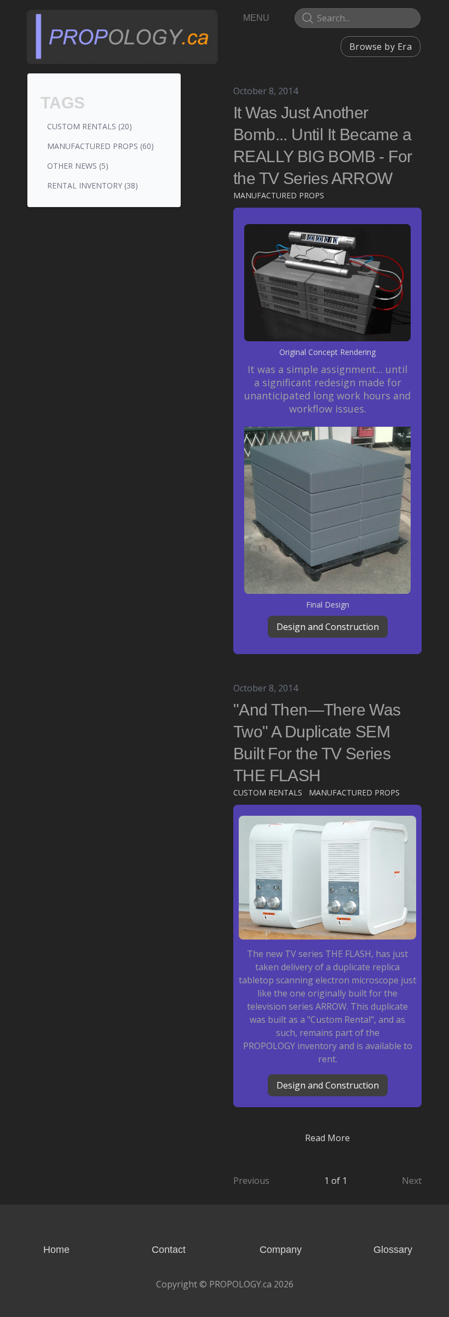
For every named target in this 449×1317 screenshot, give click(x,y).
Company (281, 1249)
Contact (169, 1249)
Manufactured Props (278, 195)
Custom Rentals (267, 792)
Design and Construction (328, 627)
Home (56, 1249)
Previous (251, 1181)
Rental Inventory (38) (92, 185)
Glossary (392, 1249)
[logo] (122, 36)
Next (412, 1181)
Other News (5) (77, 166)
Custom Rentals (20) (89, 126)
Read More (327, 1138)
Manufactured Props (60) (100, 146)
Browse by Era (380, 47)
